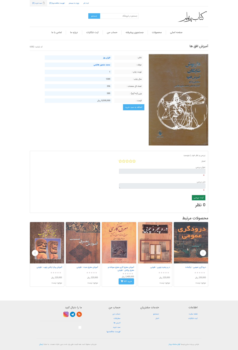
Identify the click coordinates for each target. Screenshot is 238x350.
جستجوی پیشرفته (135, 32)
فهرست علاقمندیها (113, 331)
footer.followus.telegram (72, 314)
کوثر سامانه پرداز (174, 344)
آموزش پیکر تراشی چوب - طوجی (49, 267)
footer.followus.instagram (66, 314)
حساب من (112, 32)
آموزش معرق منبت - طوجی (87, 267)
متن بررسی (201, 181)
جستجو (156, 313)
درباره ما (74, 32)
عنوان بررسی (200, 167)
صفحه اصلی (176, 32)
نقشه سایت (193, 313)
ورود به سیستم (74, 3)
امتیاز (203, 161)
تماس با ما (56, 32)
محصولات (157, 32)
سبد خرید (116, 327)
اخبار (157, 318)
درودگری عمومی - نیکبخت (195, 267)
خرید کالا (127, 281)
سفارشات (116, 318)
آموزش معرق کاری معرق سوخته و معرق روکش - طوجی (121, 269)
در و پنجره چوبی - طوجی (160, 267)
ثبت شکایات (92, 32)
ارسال (41, 344)
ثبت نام (86, 3)
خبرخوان (79, 314)
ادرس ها (117, 322)
